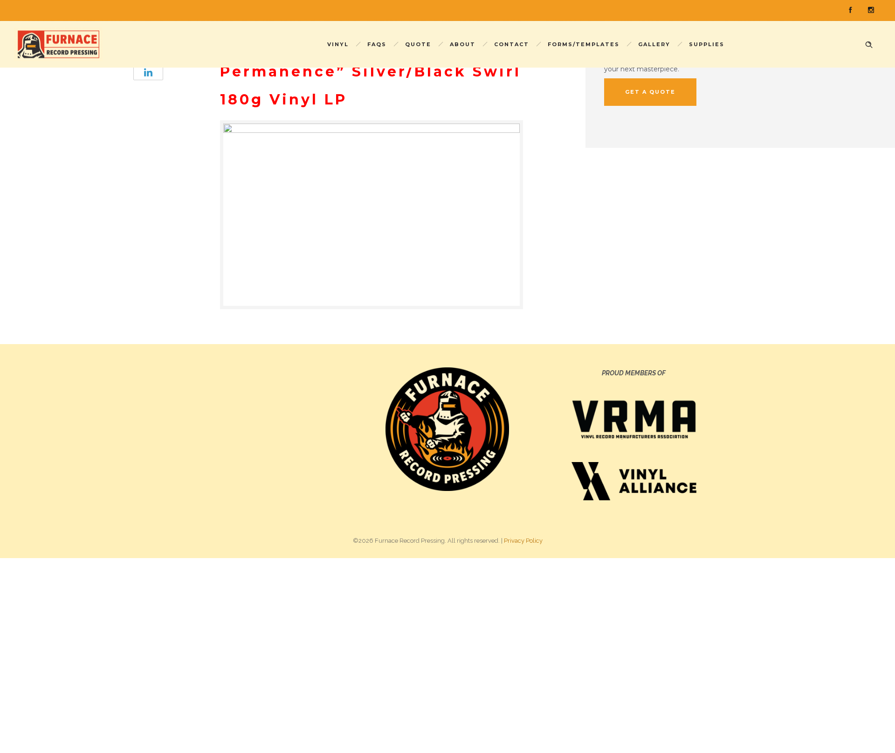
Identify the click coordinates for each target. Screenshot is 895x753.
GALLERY (654, 44)
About (462, 44)
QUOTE (418, 44)
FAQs (376, 44)
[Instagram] (871, 10)
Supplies (706, 44)
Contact (511, 44)
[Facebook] (850, 10)
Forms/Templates (584, 44)
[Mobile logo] (298, 655)
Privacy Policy (523, 540)
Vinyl (338, 44)
